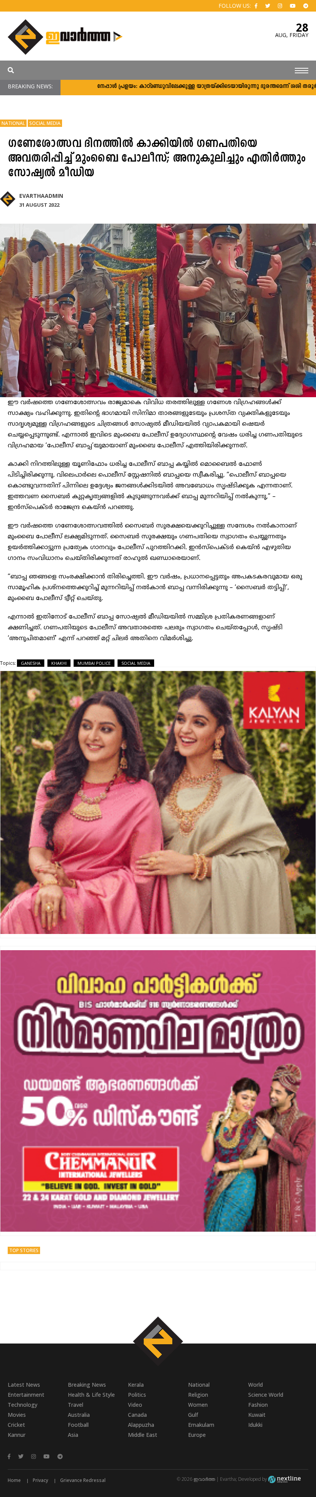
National (13, 123)
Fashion (258, 1404)
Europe (197, 1434)
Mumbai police (94, 663)
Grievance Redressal (83, 1480)
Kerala (136, 1384)
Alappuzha (141, 1424)
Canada (137, 1414)
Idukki (255, 1424)
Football (78, 1424)
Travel (75, 1404)
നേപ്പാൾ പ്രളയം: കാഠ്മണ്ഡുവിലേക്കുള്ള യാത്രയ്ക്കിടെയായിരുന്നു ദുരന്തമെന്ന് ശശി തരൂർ (170, 87)
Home (14, 1480)
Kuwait (257, 1414)
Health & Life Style (91, 1394)
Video (135, 1404)
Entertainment (26, 1394)
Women (198, 1404)
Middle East (142, 1434)
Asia (73, 1434)
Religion (198, 1394)
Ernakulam (201, 1424)
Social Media (45, 123)
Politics (137, 1394)
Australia (79, 1414)
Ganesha (30, 663)
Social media (135, 663)
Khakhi (59, 663)
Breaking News (87, 1384)
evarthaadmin (41, 195)
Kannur (16, 1434)
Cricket (16, 1424)
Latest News (24, 1384)
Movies (17, 1414)
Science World (265, 1394)
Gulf (193, 1414)
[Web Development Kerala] (284, 1479)
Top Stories (24, 1250)
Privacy (40, 1480)
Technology (22, 1404)
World (255, 1384)
